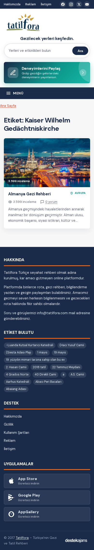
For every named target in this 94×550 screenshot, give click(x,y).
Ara (80, 51)
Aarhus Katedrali (17, 382)
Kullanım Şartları (16, 432)
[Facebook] (63, 4)
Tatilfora (22, 537)
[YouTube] (87, 4)
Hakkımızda (12, 4)
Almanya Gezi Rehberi (29, 194)
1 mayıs (42, 352)
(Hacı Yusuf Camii (72, 345)
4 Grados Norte (17, 374)
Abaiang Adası (16, 389)
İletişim (46, 4)
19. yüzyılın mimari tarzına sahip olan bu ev (35, 360)
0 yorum (51, 202)
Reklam (30, 4)
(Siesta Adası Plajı (18, 352)
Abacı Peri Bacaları (48, 382)
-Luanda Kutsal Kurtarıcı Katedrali (29, 345)
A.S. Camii (77, 374)
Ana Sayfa (8, 105)
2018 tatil (39, 367)
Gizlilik (8, 424)
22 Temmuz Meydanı (66, 367)
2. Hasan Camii (16, 367)
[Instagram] (71, 4)
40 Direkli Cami (45, 374)
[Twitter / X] (79, 4)
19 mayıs (60, 352)
